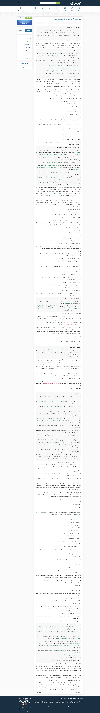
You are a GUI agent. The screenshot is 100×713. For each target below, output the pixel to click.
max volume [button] (80, 23)
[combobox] (49, 3)
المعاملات (27, 35)
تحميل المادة (40, 23)
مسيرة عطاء (20, 17)
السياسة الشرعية (28, 53)
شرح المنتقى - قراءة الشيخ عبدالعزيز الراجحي (66, 14)
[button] (72, 9)
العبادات (28, 33)
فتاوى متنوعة (28, 58)
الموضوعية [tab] (20, 30)
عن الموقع (24, 67)
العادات (28, 41)
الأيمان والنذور (28, 47)
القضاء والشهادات (28, 50)
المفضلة (19, 3)
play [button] (49, 23)
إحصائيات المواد (24, 63)
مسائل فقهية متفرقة (27, 56)
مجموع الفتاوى (28, 17)
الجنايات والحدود (28, 44)
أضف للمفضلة (78, 692)
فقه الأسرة (27, 38)
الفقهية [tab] (28, 30)
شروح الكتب (78, 14)
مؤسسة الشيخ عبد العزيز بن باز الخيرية (24, 707)
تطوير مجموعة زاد (24, 711)
